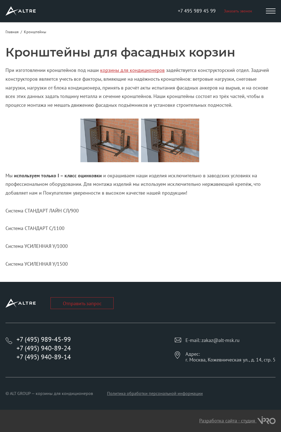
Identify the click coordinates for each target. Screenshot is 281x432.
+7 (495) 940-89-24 (43, 348)
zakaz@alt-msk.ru (220, 340)
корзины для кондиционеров (132, 70)
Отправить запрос (82, 303)
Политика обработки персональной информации (155, 393)
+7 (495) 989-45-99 (43, 339)
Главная (12, 31)
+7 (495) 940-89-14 (43, 357)
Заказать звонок (238, 11)
